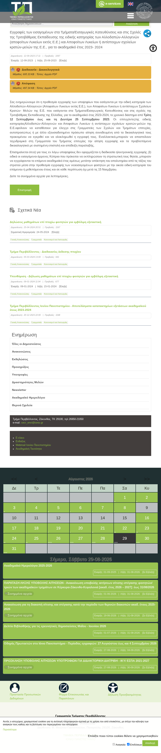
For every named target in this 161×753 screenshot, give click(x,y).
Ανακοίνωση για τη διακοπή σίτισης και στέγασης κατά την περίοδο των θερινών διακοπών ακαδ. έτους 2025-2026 (80, 607)
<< (14, 479)
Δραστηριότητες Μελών (28, 382)
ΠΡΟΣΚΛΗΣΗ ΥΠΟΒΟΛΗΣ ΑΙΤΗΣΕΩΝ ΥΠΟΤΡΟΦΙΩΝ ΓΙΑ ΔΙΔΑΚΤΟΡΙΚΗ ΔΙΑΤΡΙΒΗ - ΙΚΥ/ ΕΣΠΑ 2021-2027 (76, 660)
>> (147, 479)
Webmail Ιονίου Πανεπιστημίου (33, 445)
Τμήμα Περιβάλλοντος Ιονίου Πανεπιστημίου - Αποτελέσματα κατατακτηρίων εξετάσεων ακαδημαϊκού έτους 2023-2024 (78, 307)
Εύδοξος (20, 441)
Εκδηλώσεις (20, 359)
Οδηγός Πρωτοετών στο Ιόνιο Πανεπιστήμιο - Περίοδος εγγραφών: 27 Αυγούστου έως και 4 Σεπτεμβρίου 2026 (80, 643)
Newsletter (19, 389)
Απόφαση (27, 83)
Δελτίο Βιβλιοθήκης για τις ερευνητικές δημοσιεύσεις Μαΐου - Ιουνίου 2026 (55, 626)
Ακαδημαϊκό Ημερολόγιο (28, 397)
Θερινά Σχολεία (22, 405)
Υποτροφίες (20, 374)
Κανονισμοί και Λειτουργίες (55, 239)
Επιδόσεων (136, 744)
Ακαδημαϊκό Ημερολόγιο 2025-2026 (28, 565)
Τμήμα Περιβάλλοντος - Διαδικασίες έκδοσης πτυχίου (45, 251)
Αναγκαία (120, 744)
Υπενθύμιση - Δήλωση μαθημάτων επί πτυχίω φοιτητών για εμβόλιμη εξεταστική (64, 276)
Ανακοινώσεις (21, 351)
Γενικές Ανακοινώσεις (20, 239)
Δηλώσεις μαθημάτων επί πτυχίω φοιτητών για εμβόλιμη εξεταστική (55, 222)
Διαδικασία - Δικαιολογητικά (39, 69)
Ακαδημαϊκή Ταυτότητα (29, 448)
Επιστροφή (24, 189)
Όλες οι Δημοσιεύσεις (26, 343)
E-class (20, 437)
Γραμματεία (36, 239)
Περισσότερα (9, 729)
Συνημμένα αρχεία (20, 593)
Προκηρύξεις (20, 366)
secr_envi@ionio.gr (32, 422)
